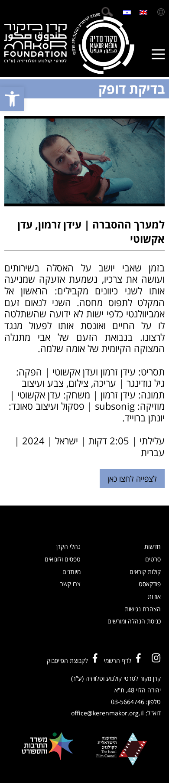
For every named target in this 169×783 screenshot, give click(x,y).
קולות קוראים (145, 572)
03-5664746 (127, 702)
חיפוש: (107, 12)
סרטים (153, 559)
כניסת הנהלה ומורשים (134, 621)
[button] (12, 99)
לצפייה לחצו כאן (132, 478)
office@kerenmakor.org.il (107, 713)
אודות (154, 596)
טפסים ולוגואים (63, 559)
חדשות (152, 546)
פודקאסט (150, 584)
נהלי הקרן (68, 546)
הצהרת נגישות (143, 609)
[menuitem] (143, 12)
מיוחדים (71, 572)
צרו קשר (70, 584)
